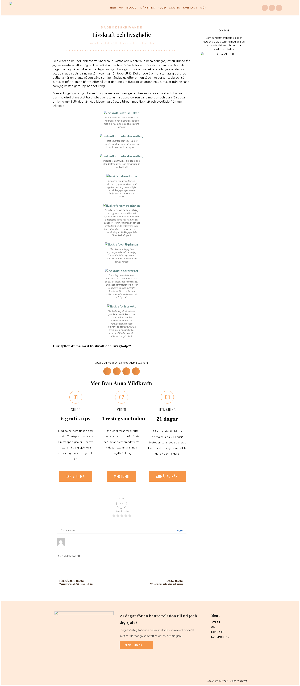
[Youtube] (279, 8)
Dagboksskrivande (121, 27)
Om (121, 7)
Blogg (131, 7)
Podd (162, 7)
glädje (144, 43)
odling (151, 43)
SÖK (203, 7)
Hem (113, 7)
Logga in (180, 530)
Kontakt (190, 7)
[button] (107, 371)
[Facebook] (265, 8)
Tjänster (147, 7)
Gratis (174, 7)
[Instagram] (272, 8)
